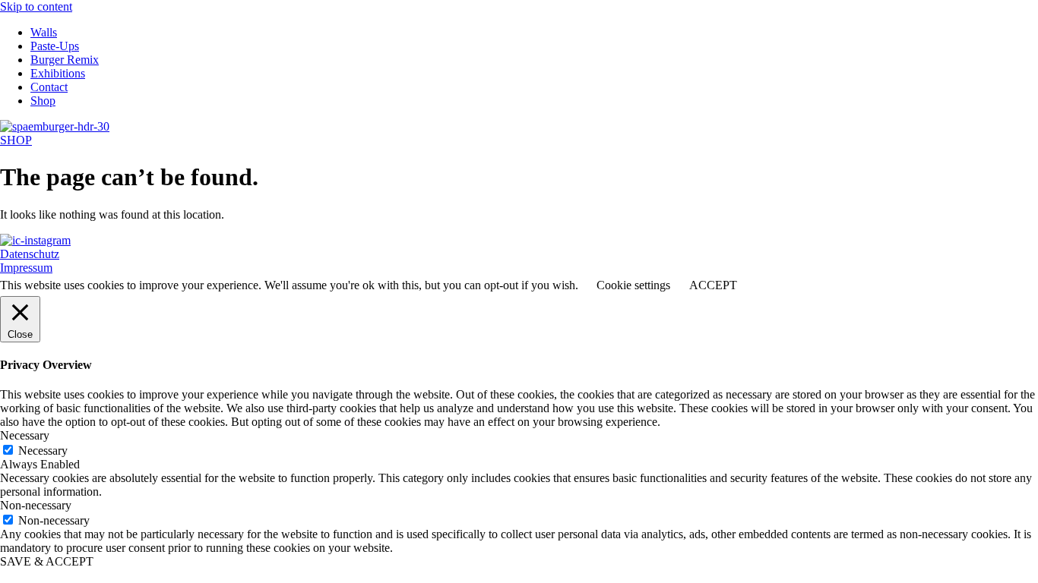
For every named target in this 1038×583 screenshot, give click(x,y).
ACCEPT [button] (713, 285)
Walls (43, 32)
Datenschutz (29, 253)
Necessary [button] (24, 435)
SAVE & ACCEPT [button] (46, 561)
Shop (42, 100)
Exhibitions (57, 73)
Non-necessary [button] (35, 505)
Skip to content (36, 6)
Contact (49, 86)
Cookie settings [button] (633, 285)
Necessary (43, 450)
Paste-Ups (54, 45)
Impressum (26, 267)
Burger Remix (64, 59)
